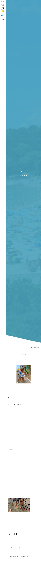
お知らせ (3, 19)
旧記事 (35, 347)
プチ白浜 (37, 347)
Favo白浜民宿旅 (32, 347)
